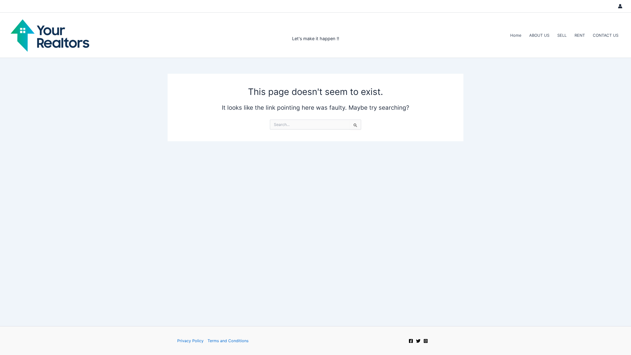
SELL (562, 35)
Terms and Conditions (228, 340)
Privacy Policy (190, 340)
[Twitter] (418, 341)
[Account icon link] (620, 6)
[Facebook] (411, 341)
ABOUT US (539, 35)
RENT (580, 35)
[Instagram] (425, 341)
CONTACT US (605, 35)
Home (515, 35)
